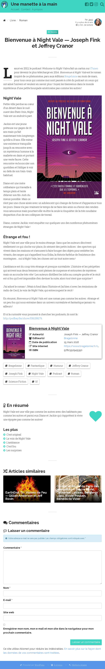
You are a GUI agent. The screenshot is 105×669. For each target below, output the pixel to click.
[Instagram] (96, 4)
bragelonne (15, 365)
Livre (13, 20)
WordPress (39, 665)
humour (58, 365)
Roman (23, 20)
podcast (57, 373)
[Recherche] (102, 4)
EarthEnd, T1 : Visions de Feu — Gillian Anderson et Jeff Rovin (26, 496)
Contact (25, 9)
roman (75, 373)
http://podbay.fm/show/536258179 (22, 318)
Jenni (90, 20)
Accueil (15, 9)
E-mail (7, 600)
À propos (37, 9)
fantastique (37, 365)
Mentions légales (79, 665)
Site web (8, 612)
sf (36, 381)
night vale (38, 373)
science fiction (17, 381)
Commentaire (12, 547)
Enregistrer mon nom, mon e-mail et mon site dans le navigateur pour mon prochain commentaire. (48, 630)
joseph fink (16, 373)
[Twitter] (91, 4)
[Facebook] (87, 4)
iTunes (94, 68)
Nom (6, 587)
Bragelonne (71, 76)
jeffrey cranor (80, 365)
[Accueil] (4, 20)
